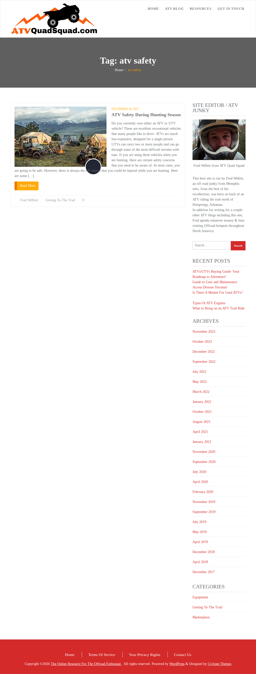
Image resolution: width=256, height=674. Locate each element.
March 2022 (201, 392)
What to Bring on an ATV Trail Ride (218, 308)
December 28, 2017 (125, 109)
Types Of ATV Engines (208, 303)
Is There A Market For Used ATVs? (217, 292)
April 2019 (200, 542)
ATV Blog (174, 9)
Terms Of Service (101, 655)
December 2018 (203, 552)
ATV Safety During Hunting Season (146, 114)
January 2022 (201, 402)
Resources (201, 9)
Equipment (200, 597)
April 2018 (200, 562)
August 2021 (201, 422)
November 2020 (203, 452)
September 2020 (204, 462)
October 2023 (202, 342)
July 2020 (199, 472)
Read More (28, 186)
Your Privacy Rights (144, 655)
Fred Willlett (29, 200)
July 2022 (199, 372)
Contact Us (182, 655)
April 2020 (200, 482)
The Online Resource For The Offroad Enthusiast (86, 664)
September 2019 (204, 512)
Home (153, 9)
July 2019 (199, 522)
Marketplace (201, 617)
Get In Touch (231, 9)
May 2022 (199, 382)
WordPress (177, 664)
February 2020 (202, 492)
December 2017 (203, 572)
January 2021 (201, 442)
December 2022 (203, 352)
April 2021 (200, 432)
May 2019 (199, 532)
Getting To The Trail (60, 200)
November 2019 (203, 502)
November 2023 (203, 331)
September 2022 (204, 362)
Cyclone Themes (219, 664)
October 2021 (202, 412)
